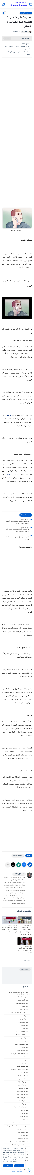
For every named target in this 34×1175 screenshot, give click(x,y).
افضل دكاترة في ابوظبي (22, 1044)
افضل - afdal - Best (23, 997)
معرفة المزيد (8, 1165)
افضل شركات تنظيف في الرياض (19, 1053)
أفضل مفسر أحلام (23, 1138)
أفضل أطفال (25, 1006)
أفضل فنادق (25, 1072)
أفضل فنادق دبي (24, 1079)
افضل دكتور (25, 1047)
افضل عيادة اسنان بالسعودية (20, 1069)
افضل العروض (24, 1019)
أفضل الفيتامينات (23, 1022)
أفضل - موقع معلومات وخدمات (19, 4)
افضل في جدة (24, 1110)
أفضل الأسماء (24, 1009)
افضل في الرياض (23, 1088)
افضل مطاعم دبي (23, 1135)
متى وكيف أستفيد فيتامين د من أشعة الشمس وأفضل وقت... (17, 522)
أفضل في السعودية (23, 1091)
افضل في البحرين (23, 1085)
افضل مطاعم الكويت (22, 1129)
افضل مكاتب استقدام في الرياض (19, 1141)
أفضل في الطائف (23, 1101)
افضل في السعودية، (23, 1097)
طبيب (9, 415)
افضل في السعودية (23, 1094)
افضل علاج (25, 1063)
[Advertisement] (17, 133)
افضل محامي (25, 1119)
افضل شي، (25, 1060)
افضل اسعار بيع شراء (22, 1003)
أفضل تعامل (25, 1038)
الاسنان (8, 474)
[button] (24, 864)
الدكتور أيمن (25, 31)
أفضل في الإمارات (23, 1082)
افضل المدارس (24, 1028)
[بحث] (3, 4)
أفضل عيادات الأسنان (22, 1066)
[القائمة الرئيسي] (30, 4)
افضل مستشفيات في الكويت (20, 1123)
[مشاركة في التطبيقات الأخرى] (7, 864)
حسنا (19, 1165)
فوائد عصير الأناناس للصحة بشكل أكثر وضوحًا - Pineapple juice (17, 530)
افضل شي (25, 1057)
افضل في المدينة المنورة (21, 1107)
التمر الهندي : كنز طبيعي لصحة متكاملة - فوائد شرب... (17, 538)
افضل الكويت (25, 1025)
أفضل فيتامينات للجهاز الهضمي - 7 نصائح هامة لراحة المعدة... (9, 930)
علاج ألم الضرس (24, 44)
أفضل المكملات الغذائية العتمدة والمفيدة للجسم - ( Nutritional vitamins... (25, 931)
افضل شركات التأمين (22, 1050)
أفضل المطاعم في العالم (21, 1031)
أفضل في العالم (24, 1104)
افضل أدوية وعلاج (26, 13)
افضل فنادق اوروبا (23, 1075)
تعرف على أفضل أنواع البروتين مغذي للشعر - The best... (25, 951)
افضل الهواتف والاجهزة (22, 1035)
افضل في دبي (25, 1113)
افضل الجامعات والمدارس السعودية (18, 1013)
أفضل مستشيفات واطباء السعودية (18, 1126)
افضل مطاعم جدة (23, 1132)
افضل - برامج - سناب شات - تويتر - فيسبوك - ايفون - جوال (19, 993)
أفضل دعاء (25, 1041)
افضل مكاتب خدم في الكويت (20, 1145)
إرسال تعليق (25, 969)
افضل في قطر (24, 1116)
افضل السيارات (24, 1016)
